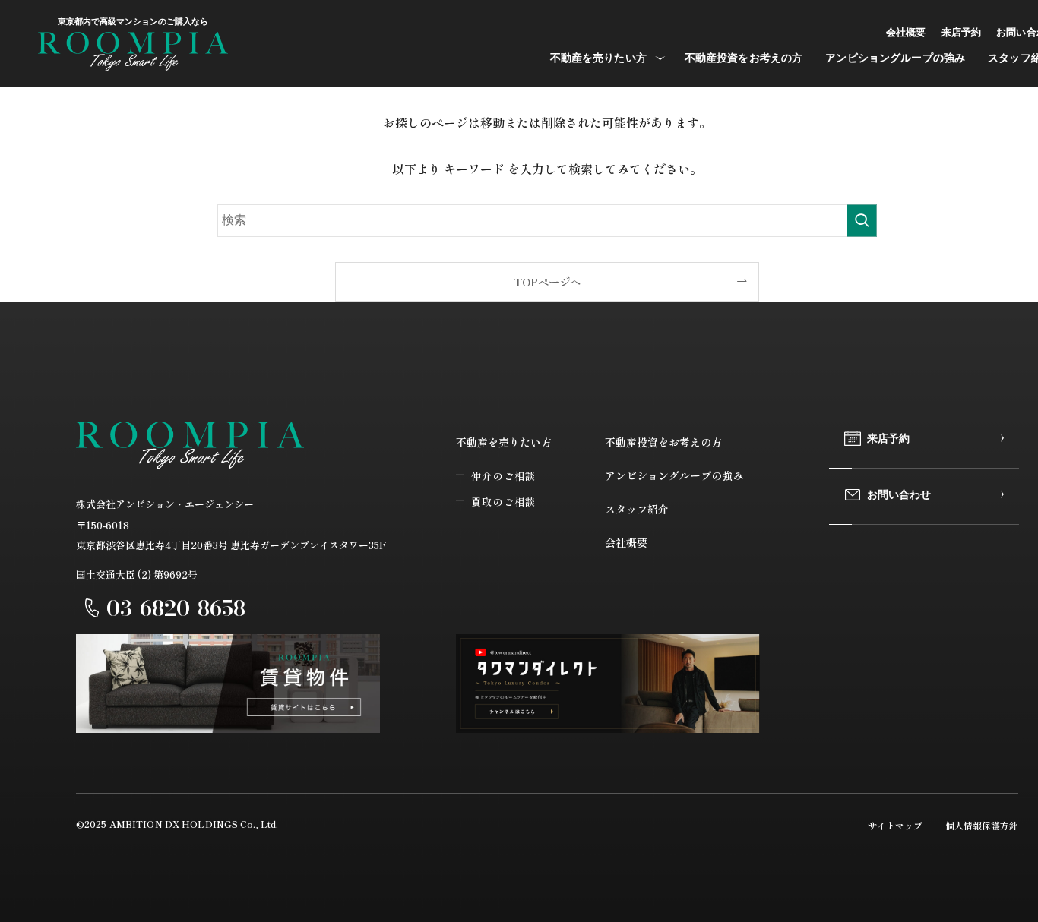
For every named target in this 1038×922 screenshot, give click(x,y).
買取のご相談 (503, 502)
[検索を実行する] (862, 221)
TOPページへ (547, 281)
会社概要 (626, 542)
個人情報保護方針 (981, 825)
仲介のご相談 (503, 476)
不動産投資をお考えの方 (663, 442)
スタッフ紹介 (637, 509)
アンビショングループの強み (674, 475)
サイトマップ (895, 825)
